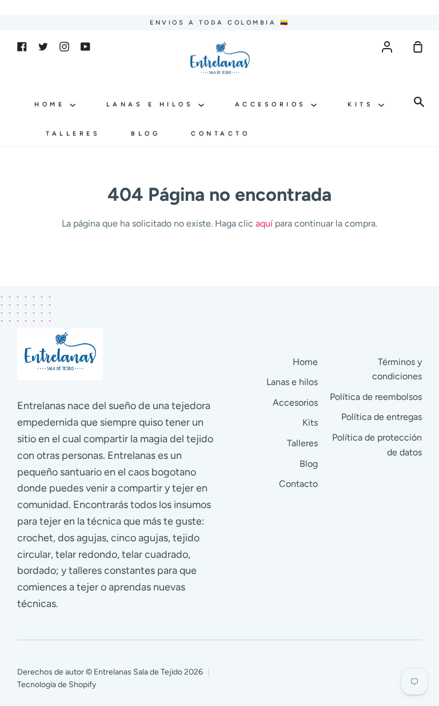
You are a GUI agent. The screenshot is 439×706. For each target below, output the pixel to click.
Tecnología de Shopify (56, 684)
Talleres (73, 133)
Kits (363, 104)
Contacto (220, 133)
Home (52, 104)
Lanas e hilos (152, 104)
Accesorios (273, 104)
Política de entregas (381, 416)
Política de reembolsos (376, 396)
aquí (264, 223)
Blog (145, 133)
